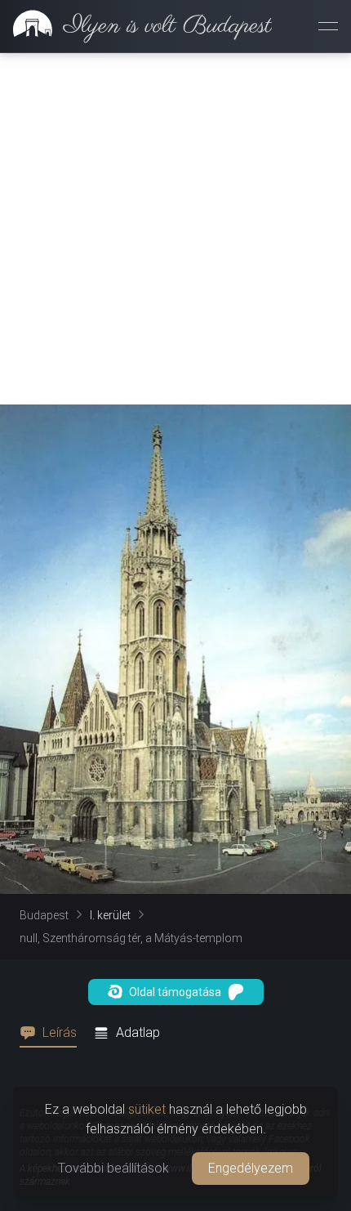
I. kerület (110, 915)
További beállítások (113, 1168)
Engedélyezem (250, 1168)
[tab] (53, 1033)
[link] (136, 26)
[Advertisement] (175, 228)
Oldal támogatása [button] (175, 992)
